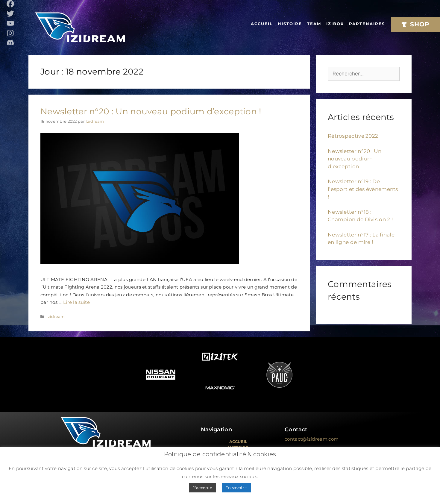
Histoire (290, 23)
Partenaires (367, 23)
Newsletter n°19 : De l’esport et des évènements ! (363, 189)
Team (314, 23)
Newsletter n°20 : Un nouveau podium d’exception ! (150, 111)
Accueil (262, 23)
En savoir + (236, 487)
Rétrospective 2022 (353, 136)
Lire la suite (76, 302)
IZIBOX (335, 23)
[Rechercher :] (364, 74)
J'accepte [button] (202, 487)
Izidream (55, 316)
